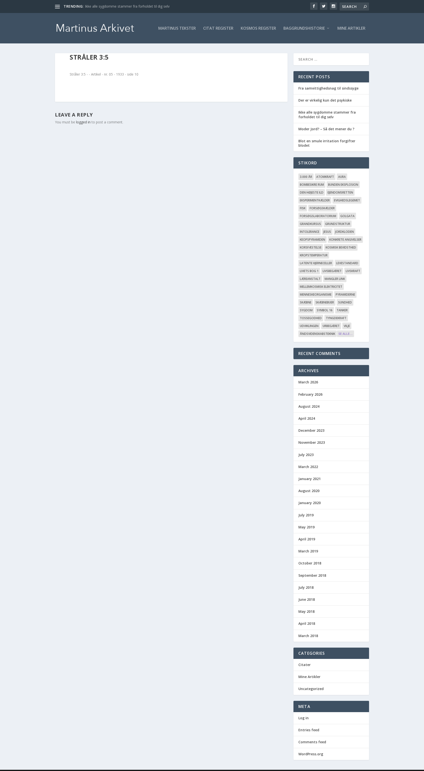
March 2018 (308, 635)
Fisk (302, 208)
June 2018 (306, 599)
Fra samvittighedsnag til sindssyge (328, 88)
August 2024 (308, 406)
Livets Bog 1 (309, 271)
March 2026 (308, 382)
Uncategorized (311, 688)
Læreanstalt (310, 279)
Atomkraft (325, 177)
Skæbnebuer (325, 302)
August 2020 (308, 490)
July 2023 (306, 454)
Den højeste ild (311, 192)
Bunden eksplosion (343, 185)
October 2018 (309, 563)
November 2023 (311, 442)
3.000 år (306, 177)
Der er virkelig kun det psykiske (325, 100)
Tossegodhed (311, 318)
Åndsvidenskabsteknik (317, 334)
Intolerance (309, 232)
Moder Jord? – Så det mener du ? (326, 129)
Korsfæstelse (310, 247)
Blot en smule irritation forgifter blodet (326, 143)
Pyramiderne (345, 294)
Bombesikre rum (312, 185)
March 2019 (308, 551)
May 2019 (306, 527)
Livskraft (353, 271)
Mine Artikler (351, 28)
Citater (304, 664)
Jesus (327, 232)
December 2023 (311, 430)
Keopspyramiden (312, 239)
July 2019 (306, 515)
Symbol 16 (324, 310)
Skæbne (305, 302)
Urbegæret (331, 326)
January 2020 (309, 502)
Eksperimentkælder (315, 200)
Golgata (347, 216)
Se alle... (345, 334)
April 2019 (306, 539)
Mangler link (335, 279)
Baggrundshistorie (304, 28)
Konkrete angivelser (345, 239)
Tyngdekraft (336, 318)
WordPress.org (310, 754)
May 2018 (306, 611)
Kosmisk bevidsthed (341, 247)
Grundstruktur (337, 224)
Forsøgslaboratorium (318, 216)
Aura (342, 177)
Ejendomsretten (340, 192)
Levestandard (347, 263)
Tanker (342, 310)
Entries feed (308, 730)
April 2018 (306, 623)
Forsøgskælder (322, 208)
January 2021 (309, 478)
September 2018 (312, 575)
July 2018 (306, 587)
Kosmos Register (258, 28)
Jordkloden (344, 232)
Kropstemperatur (314, 255)
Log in (303, 718)
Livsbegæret (332, 271)
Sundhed (345, 302)
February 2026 (310, 394)
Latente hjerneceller (316, 263)
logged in (83, 122)
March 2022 (308, 466)
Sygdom (306, 310)
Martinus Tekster (177, 28)
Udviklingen (309, 326)
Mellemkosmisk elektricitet (321, 287)
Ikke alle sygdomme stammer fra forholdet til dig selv (127, 6)
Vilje (347, 326)
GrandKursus (310, 224)
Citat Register (218, 28)
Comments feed (312, 742)
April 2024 (306, 418)
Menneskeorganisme (315, 294)
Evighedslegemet (347, 200)
